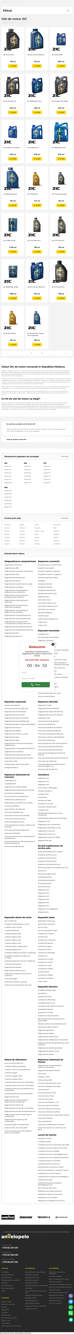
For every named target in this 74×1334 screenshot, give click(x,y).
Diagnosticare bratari (13, 581)
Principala (4, 2)
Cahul (37, 540)
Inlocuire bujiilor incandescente (17, 1124)
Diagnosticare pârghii (13, 731)
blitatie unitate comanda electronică (52, 1024)
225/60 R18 (8, 494)
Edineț (37, 537)
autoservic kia (43, 794)
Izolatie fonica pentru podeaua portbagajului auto (49, 1184)
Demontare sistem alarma (48, 1027)
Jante (3, 1291)
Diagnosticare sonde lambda (16, 787)
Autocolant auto (44, 600)
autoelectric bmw (45, 996)
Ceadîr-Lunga (39, 531)
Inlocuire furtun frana (46, 1096)
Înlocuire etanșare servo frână (49, 1086)
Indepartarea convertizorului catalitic (19, 803)
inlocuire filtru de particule (15, 809)
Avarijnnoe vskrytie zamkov (48, 1016)
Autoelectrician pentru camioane (50, 1006)
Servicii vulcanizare (55, 1303)
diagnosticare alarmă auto (48, 1036)
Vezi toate (64, 456)
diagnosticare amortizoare (15, 715)
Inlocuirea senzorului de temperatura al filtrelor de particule (20, 842)
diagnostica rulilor (45, 705)
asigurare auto (43, 597)
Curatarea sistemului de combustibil (19, 1094)
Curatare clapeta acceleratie (15, 1066)
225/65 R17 (47, 476)
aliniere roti (42, 871)
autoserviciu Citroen (46, 959)
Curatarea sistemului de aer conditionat (20, 961)
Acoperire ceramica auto (47, 855)
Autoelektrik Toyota (45, 1009)
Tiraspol (7, 540)
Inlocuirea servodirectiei (47, 761)
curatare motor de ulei (13, 927)
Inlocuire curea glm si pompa (16, 982)
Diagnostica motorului (13, 565)
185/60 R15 (7, 466)
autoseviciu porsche (45, 978)
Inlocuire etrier (43, 1089)
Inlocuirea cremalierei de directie (50, 734)
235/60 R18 (8, 500)
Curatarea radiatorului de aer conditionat (20, 953)
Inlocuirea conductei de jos (15, 819)
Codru (37, 525)
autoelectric (42, 993)
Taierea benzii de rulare (56, 1298)
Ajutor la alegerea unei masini (59, 1279)
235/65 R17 (47, 483)
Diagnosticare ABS (12, 568)
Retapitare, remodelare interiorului (51, 1201)
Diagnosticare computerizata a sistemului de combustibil (16, 1101)
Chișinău (7, 525)
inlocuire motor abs (45, 1099)
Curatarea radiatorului (13, 949)
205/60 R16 (27, 483)
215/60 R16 (27, 469)
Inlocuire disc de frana (46, 696)
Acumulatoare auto (8, 1288)
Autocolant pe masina (46, 609)
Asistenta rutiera (54, 1290)
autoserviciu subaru (45, 969)
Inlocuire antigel (11, 979)
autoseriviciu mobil (45, 1012)
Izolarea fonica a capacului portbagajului (53, 1177)
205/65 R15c (8, 483)
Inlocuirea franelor (45, 1121)
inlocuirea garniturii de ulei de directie (52, 743)
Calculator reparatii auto (47, 807)
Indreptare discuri (11, 767)
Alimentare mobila (55, 1282)
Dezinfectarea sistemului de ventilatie (52, 818)
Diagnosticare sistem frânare (49, 1070)
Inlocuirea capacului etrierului (49, 1109)
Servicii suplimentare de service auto (50, 847)
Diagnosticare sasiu (12, 737)
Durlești (22, 537)
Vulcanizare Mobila (55, 1276)
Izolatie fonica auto (45, 1180)
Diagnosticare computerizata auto (18, 615)
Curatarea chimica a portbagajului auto (53, 1154)
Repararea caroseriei (48, 561)
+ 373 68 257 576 (9, 1262)
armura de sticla (44, 887)
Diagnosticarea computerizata (20, 561)
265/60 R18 (8, 504)
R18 (5, 487)
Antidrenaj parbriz (45, 877)
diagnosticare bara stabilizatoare (17, 721)
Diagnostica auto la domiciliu (49, 824)
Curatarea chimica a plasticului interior (52, 1148)
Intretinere (43, 775)
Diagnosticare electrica (13, 636)
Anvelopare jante (44, 883)
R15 (5, 463)
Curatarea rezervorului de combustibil (19, 1082)
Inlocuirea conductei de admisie (17, 815)
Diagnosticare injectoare (14, 1105)
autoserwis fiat (43, 972)
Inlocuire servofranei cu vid (48, 1102)
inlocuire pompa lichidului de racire (18, 985)
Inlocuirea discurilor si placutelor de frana (53, 1115)
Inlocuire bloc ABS (45, 1080)
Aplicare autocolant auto (47, 593)
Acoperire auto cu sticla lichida (49, 565)
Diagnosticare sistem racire (15, 970)
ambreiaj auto (43, 634)
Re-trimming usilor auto (47, 1188)
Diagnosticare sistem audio (48, 1051)
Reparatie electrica (48, 987)
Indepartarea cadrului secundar (17, 764)
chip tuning (42, 981)
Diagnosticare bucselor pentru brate (18, 584)
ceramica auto (43, 616)
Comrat (6, 528)
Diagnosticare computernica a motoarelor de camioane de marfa (18, 622)
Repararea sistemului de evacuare (36, 1285)
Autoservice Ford (44, 949)
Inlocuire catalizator (12, 806)
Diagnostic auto (44, 821)
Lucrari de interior (47, 1135)
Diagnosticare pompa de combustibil (19, 1108)
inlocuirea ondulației (12, 833)
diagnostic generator (46, 1030)
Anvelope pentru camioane (10, 1280)
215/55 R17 (47, 466)
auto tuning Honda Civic (14, 1063)
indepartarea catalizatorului (15, 800)
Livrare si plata (6, 1301)
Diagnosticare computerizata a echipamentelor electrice (16, 596)
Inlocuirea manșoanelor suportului (51, 1124)
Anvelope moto (6, 1277)
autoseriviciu (43, 937)
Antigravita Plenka (45, 587)
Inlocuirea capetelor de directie (50, 727)
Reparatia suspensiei (15, 702)
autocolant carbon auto (47, 603)
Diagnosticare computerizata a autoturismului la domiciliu (16, 591)
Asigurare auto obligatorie (48, 909)
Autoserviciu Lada (45, 965)
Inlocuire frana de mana (47, 1093)
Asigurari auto (43, 912)
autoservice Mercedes (46, 953)
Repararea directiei (48, 702)
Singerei (7, 537)
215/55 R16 (27, 466)
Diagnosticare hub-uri (13, 727)
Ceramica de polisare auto (48, 619)
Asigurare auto (43, 778)
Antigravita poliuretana (47, 590)
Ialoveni (22, 540)
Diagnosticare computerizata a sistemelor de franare (16, 606)
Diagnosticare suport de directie (50, 715)
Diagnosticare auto (12, 574)
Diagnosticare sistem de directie (50, 712)
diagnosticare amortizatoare (15, 712)
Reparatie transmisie (48, 630)
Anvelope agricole (7, 1275)
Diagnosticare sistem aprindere (50, 1048)
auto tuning (42, 927)
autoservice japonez (12, 705)
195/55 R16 (27, 476)
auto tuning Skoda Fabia (47, 930)
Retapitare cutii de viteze (47, 1197)
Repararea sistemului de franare (35, 1306)
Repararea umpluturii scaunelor (50, 1194)
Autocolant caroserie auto (48, 606)
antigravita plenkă (45, 584)
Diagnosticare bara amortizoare (17, 718)
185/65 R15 (7, 469)
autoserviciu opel (44, 800)
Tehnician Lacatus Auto (9, 1318)
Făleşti (22, 525)
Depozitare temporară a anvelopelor (57, 1273)
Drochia (56, 531)
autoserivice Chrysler (46, 934)
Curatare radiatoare (12, 930)
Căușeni (7, 544)
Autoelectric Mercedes (46, 1000)
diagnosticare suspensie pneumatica (19, 758)
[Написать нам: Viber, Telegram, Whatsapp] (71, 1320)
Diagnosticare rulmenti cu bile (16, 734)
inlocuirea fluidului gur (46, 740)
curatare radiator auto (13, 934)
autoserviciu (42, 956)
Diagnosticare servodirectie (48, 708)
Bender (7, 531)
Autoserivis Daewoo (45, 943)
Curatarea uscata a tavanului (49, 1164)
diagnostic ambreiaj (45, 640)
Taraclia (55, 537)
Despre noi (5, 1310)
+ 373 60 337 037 (9, 1248)
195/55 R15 (7, 473)
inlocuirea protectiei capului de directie (53, 758)
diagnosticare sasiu (12, 740)
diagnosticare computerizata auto (18, 618)
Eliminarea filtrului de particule (16, 796)
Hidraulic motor (44, 1077)
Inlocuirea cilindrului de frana (49, 1112)
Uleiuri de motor (13, 2)
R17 (45, 463)
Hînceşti (22, 528)
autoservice (42, 797)
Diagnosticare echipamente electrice (19, 630)
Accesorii (4, 1283)
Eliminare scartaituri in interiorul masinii (53, 1170)
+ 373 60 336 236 (9, 1255)
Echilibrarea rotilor (55, 1301)
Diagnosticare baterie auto (15, 577)
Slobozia (37, 528)
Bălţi (54, 528)
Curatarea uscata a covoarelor (49, 1161)
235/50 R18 (7, 497)
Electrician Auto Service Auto (11, 1326)
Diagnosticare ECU (12, 633)
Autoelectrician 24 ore (46, 1003)
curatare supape (11, 1073)
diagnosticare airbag (46, 1033)
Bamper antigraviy (45, 612)
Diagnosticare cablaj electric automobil (53, 1040)
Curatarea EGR (10, 784)
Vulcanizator (5, 1323)
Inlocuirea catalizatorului (14, 812)
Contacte (4, 1312)
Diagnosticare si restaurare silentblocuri (20, 748)
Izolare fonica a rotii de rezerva (49, 1173)
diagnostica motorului (46, 831)
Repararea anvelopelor (56, 1295)
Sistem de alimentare (16, 1059)
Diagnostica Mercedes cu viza (49, 828)
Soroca (22, 531)
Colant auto (42, 622)
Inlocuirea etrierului (45, 1118)
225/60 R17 (47, 473)
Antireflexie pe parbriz (46, 880)
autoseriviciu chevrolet (47, 940)
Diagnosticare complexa (14, 587)
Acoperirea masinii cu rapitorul (49, 574)
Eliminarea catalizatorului (14, 793)
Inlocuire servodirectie (46, 724)
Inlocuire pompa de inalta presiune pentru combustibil (18, 1132)
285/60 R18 (8, 507)
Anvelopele (5, 1272)
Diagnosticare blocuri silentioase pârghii (20, 724)
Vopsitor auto (6, 1315)
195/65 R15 (7, 479)
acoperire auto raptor (46, 568)
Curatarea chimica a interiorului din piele (53, 1145)
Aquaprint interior (45, 1138)
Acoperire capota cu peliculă (49, 571)
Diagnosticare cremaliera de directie (18, 627)
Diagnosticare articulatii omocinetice (19, 571)
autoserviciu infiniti (45, 962)
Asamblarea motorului (46, 924)
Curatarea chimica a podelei (48, 1151)
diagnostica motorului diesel (49, 837)
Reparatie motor (46, 917)
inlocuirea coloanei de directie (49, 731)
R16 (25, 463)
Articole (4, 1307)
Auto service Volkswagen (47, 788)
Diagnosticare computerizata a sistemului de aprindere (16, 611)
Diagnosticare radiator (13, 967)
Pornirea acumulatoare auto (58, 1292)
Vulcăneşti (56, 544)
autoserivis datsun (45, 791)
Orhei (37, 534)
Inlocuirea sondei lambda (14, 846)
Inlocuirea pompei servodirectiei (50, 747)
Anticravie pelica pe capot (48, 577)
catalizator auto (10, 780)
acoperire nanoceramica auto (49, 864)
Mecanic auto (6, 1320)
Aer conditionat (10, 921)
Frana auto (42, 1074)
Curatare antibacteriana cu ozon (17, 924)
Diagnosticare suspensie (14, 752)
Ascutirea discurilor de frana (48, 637)
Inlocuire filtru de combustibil (16, 1128)
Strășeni (7, 534)
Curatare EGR (43, 810)
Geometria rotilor (11, 761)
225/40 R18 (7, 490)
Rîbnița (37, 544)
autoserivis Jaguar (45, 946)
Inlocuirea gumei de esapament (17, 830)
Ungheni (56, 540)
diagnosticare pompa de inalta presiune (20, 1111)
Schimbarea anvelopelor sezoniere (60, 1284)
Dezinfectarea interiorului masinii (50, 1167)
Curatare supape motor (14, 1076)
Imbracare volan (44, 718)
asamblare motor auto (46, 921)
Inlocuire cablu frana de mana (49, 693)
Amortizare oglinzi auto (47, 874)
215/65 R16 (27, 473)
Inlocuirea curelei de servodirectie (51, 737)
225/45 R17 (47, 469)
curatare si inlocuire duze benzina (17, 1069)
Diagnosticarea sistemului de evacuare (19, 790)
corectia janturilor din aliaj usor (16, 708)
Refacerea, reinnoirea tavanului (50, 1191)
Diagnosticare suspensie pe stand (18, 755)
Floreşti (22, 544)
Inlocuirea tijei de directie (47, 769)
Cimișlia (22, 534)
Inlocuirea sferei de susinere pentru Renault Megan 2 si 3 (51, 765)
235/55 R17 (47, 479)
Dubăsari (56, 534)
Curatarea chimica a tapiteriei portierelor (53, 1157)
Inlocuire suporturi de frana (48, 1105)
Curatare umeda (44, 1142)
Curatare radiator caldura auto (16, 946)
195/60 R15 (7, 476)
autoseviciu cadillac (45, 975)
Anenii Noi (56, 525)
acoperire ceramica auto (47, 858)
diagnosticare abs (45, 840)
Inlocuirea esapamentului (14, 822)
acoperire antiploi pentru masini (50, 852)
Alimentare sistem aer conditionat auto (53, 867)
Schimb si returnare (8, 1304)
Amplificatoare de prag (47, 990)
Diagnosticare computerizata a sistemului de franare (50, 1066)
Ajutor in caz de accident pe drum (60, 1287)
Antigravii (41, 581)
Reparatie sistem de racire (18, 917)
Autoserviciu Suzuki (45, 804)
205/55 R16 (27, 479)
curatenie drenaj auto (13, 964)
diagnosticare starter (46, 1054)
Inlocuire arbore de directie (48, 721)
